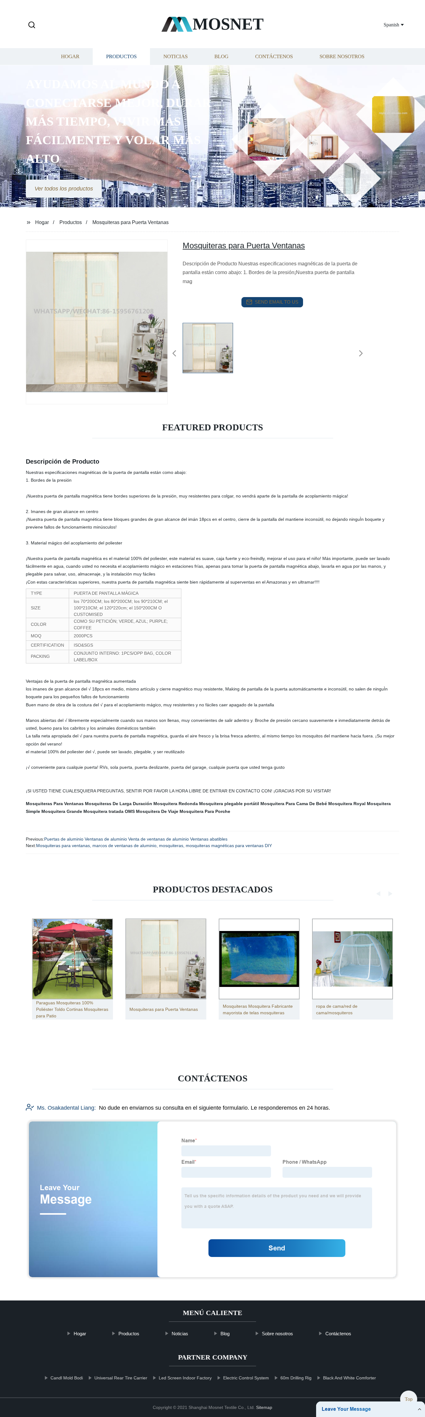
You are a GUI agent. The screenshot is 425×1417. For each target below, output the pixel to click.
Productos (121, 57)
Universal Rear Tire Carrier (120, 1377)
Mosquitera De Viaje (157, 811)
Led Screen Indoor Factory (185, 1377)
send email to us (276, 302)
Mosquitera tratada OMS (109, 811)
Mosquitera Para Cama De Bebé (293, 803)
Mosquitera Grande (61, 811)
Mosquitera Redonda (175, 803)
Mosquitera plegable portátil (229, 803)
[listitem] (212, 350)
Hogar (70, 57)
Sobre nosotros (342, 57)
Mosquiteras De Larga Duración (118, 803)
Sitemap (264, 1407)
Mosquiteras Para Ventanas (55, 803)
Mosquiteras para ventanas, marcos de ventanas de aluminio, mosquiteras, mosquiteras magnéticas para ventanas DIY (154, 845)
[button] (32, 25)
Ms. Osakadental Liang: (66, 1108)
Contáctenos (274, 57)
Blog (221, 57)
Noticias (175, 57)
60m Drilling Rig (295, 1377)
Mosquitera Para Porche (205, 811)
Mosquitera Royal (347, 803)
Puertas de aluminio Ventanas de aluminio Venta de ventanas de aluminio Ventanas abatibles (135, 839)
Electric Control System (246, 1377)
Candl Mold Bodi (66, 1377)
